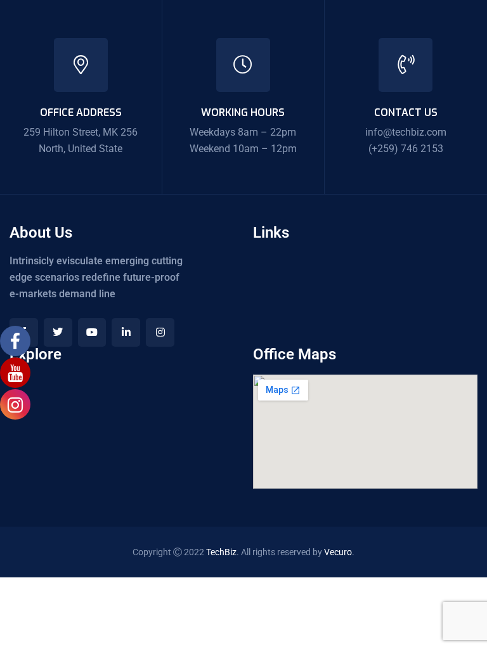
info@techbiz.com (405, 132)
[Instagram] (160, 332)
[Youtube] (92, 332)
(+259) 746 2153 (405, 149)
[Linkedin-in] (126, 332)
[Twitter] (58, 332)
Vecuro (338, 552)
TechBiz (221, 552)
